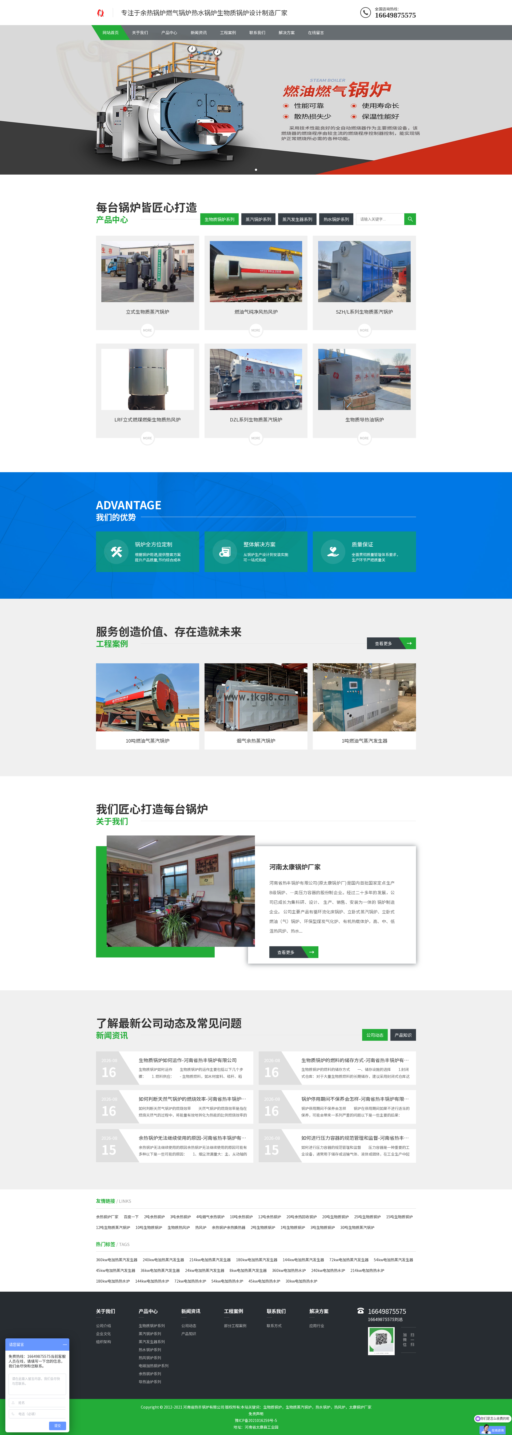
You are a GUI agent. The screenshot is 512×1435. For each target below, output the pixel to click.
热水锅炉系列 (336, 219)
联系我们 (257, 32)
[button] (256, 170)
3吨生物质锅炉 (322, 1227)
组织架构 (103, 1341)
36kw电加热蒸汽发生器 (160, 1270)
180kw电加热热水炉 (113, 1281)
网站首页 (111, 32)
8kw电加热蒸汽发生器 (248, 1270)
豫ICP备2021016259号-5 (256, 1420)
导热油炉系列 (150, 1381)
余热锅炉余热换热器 (228, 1227)
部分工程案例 (235, 1325)
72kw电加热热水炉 (190, 1281)
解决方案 (287, 32)
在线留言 (316, 32)
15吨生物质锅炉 (399, 1216)
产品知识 (403, 1035)
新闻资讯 (199, 32)
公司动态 (374, 1035)
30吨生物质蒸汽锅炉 (357, 1227)
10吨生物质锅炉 (148, 1227)
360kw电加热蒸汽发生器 (116, 1259)
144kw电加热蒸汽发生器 (303, 1259)
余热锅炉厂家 (107, 1216)
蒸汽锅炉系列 (258, 219)
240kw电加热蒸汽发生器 (163, 1259)
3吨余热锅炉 (180, 1216)
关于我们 (140, 32)
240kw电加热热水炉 (328, 1270)
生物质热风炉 (178, 1227)
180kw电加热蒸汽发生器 (256, 1259)
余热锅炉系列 (150, 1373)
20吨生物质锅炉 (335, 1216)
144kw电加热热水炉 (152, 1281)
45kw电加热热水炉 (264, 1281)
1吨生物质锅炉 (293, 1227)
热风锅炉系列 (150, 1357)
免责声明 (256, 1413)
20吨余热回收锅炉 (301, 1216)
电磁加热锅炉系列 (154, 1365)
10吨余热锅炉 (241, 1216)
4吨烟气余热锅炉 (210, 1216)
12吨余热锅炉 (269, 1216)
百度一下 (131, 1216)
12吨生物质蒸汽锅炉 (113, 1227)
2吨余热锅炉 (154, 1216)
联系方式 (274, 1325)
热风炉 (200, 1227)
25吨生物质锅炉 (367, 1216)
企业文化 (103, 1333)
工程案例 (228, 32)
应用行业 (316, 1325)
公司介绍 (103, 1325)
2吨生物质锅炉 (263, 1227)
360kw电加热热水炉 (289, 1270)
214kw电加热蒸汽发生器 (210, 1259)
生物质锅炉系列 (219, 219)
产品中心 (169, 32)
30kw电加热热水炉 (301, 1281)
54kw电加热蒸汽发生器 (393, 1259)
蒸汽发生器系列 (297, 219)
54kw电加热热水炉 (227, 1281)
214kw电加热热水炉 (367, 1270)
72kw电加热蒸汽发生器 (349, 1259)
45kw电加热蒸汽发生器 (115, 1270)
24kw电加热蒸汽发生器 (204, 1270)
